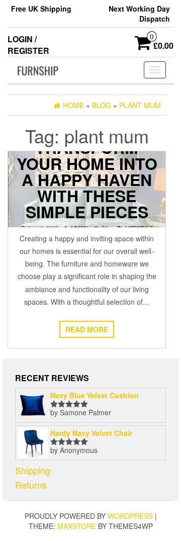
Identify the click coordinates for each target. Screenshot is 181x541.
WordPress (130, 516)
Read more (86, 329)
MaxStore (76, 526)
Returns (31, 484)
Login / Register (28, 44)
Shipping (32, 470)
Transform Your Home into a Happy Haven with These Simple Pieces (87, 179)
